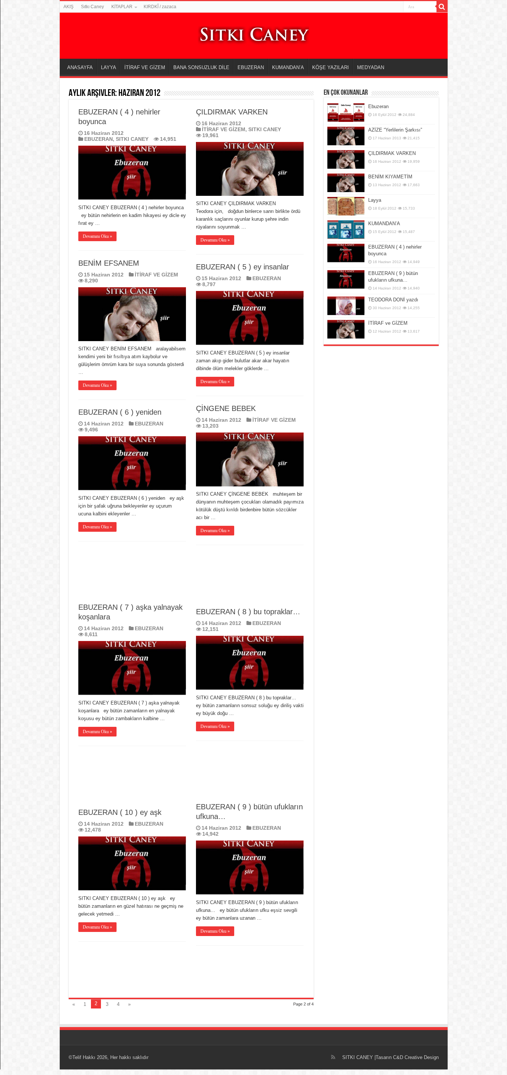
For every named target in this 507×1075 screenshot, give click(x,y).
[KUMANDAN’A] (345, 229)
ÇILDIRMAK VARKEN (232, 112)
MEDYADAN (370, 67)
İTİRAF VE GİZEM (144, 67)
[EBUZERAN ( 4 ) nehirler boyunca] (345, 253)
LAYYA (108, 67)
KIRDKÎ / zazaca (160, 6)
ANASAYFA (80, 67)
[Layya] (345, 206)
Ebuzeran (378, 106)
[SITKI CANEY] (253, 34)
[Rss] (333, 1057)
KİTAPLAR (122, 6)
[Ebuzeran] (345, 112)
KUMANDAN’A (288, 67)
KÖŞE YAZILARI (330, 67)
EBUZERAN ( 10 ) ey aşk (119, 812)
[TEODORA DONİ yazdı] (345, 306)
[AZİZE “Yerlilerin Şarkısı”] (345, 136)
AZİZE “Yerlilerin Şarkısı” (395, 130)
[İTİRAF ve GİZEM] (345, 329)
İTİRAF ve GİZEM (388, 323)
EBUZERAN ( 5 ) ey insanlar (242, 267)
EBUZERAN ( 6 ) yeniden (119, 412)
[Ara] (442, 6)
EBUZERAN (251, 67)
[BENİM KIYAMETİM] (345, 183)
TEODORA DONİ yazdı (393, 299)
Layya (374, 200)
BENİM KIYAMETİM (390, 176)
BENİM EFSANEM (108, 263)
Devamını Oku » (97, 236)
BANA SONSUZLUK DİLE (201, 67)
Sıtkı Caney (92, 6)
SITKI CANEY (132, 139)
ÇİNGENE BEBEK (226, 408)
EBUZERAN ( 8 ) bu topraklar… (248, 612)
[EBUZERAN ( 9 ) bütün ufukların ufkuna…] (345, 279)
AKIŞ (68, 6)
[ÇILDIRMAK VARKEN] (345, 159)
